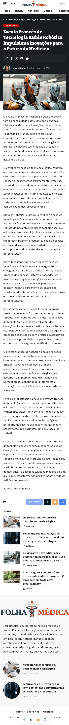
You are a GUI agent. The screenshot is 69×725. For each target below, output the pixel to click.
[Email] (21, 58)
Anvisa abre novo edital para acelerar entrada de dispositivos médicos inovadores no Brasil (44, 557)
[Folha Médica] (34, 4)
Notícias (29, 526)
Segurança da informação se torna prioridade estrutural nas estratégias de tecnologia (43, 537)
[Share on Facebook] (11, 58)
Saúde (28, 588)
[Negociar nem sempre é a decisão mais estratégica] (12, 522)
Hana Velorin (18, 68)
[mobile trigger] (6, 3)
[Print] (27, 58)
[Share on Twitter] (16, 58)
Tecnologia (11, 25)
